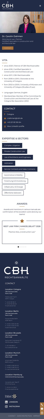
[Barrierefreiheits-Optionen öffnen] (42, 413)
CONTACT (7, 48)
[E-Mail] (41, 408)
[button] (40, 6)
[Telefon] (41, 404)
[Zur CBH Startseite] (7, 5)
